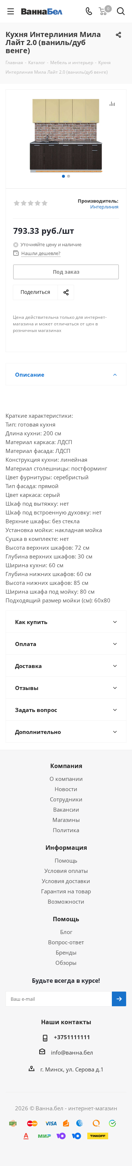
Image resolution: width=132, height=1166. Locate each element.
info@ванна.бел (72, 1052)
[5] (44, 203)
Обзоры (66, 962)
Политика (66, 830)
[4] (37, 203)
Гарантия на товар (66, 891)
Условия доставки (66, 881)
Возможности (66, 901)
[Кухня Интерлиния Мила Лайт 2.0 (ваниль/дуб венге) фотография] (66, 136)
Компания (66, 766)
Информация (66, 848)
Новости (66, 789)
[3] (30, 203)
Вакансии (66, 809)
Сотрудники (66, 799)
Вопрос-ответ (66, 942)
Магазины (66, 819)
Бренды (66, 952)
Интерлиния (104, 206)
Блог (66, 932)
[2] (24, 203)
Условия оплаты (66, 870)
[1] (17, 203)
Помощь (66, 860)
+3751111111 (72, 1037)
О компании (66, 778)
